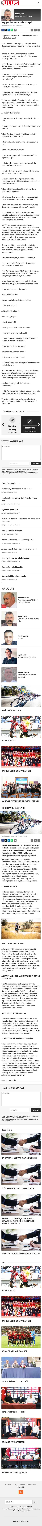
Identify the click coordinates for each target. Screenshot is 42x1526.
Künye (16, 1485)
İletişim (22, 1485)
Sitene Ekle (21, 1487)
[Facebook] (2, 30)
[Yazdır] (15, 30)
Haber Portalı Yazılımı (22, 1521)
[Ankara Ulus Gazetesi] (10, 3)
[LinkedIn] (9, 30)
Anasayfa (8, 1485)
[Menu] (38, 3)
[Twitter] (5, 30)
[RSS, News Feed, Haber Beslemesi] (21, 1492)
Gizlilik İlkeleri (32, 1485)
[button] (32, 30)
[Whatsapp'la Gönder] (12, 30)
